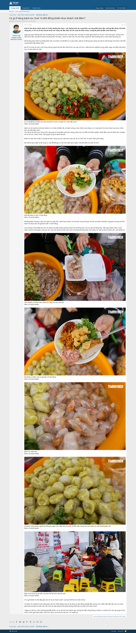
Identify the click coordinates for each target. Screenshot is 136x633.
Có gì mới (25, 8)
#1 (125, 25)
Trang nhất (15, 8)
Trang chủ (120, 631)
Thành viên (36, 8)
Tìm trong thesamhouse (22, 11)
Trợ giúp (113, 631)
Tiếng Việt (14, 631)
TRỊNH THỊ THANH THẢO (18, 21)
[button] (30, 8)
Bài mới (11, 11)
